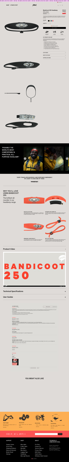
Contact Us (38, 446)
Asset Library (38, 454)
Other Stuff (14, 5)
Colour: (44, 21)
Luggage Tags (24, 452)
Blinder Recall (9, 452)
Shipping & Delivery (11, 448)
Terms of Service (39, 448)
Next (67, 158)
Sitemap (8, 454)
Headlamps (23, 454)
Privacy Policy (38, 450)
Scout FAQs (9, 446)
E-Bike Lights (24, 446)
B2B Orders (38, 452)
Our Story (37, 444)
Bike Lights (23, 444)
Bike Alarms (24, 450)
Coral (52, 20)
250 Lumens (46, 12)
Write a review (48, 306)
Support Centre (10, 444)
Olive (50, 20)
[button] (45, 13)
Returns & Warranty (11, 450)
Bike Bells (23, 448)
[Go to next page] (39, 368)
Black (48, 20)
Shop (7, 5)
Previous (24, 158)
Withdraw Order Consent (41, 456)
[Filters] (54, 306)
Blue (51, 20)
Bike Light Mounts (25, 456)
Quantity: (45, 23)
